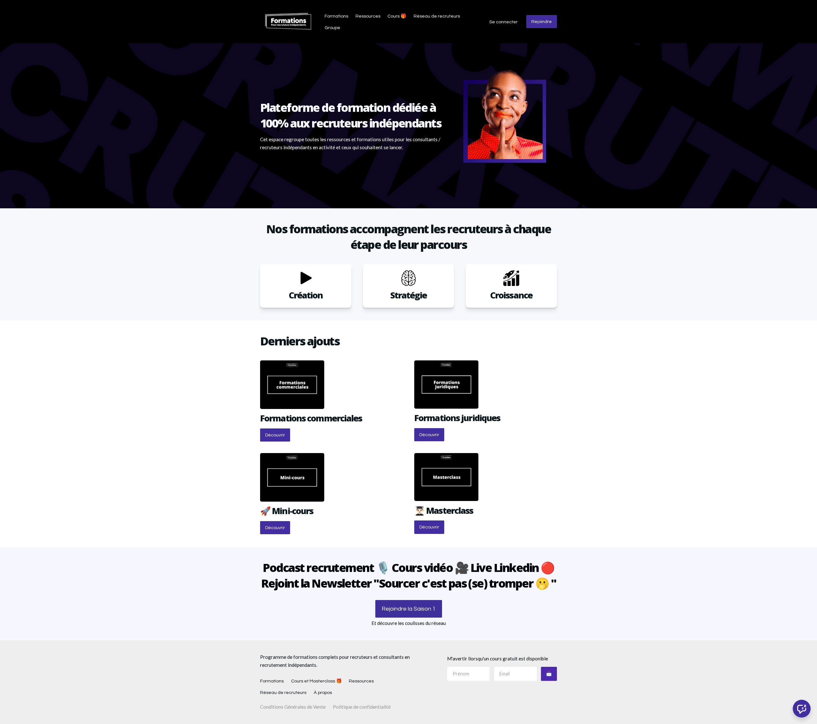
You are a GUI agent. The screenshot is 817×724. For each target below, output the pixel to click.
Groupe (332, 27)
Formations (336, 16)
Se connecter (503, 21)
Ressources (368, 16)
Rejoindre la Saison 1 (409, 609)
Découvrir (275, 435)
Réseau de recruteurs (437, 16)
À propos (323, 692)
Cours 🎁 (396, 16)
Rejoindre (541, 21)
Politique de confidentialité (362, 707)
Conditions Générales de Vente (293, 707)
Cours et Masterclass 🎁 (316, 681)
